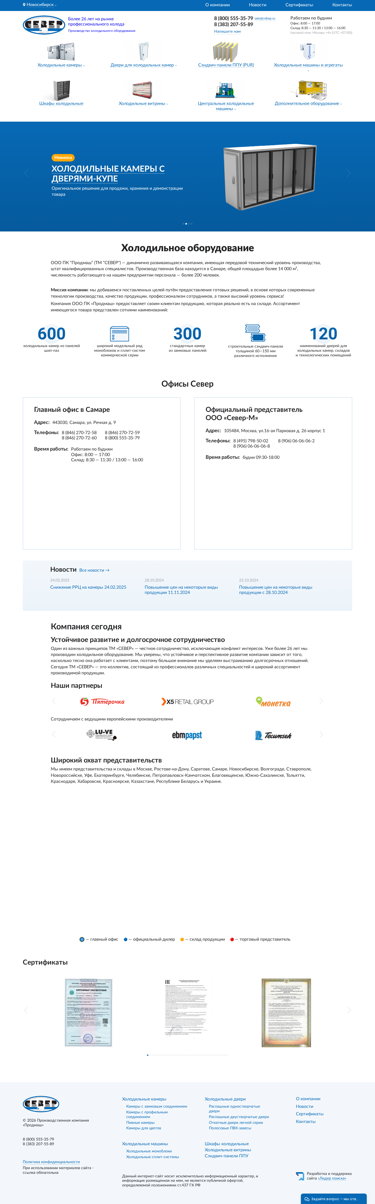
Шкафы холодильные (61, 103)
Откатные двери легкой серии (236, 1123)
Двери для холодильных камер (142, 65)
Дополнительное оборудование (307, 103)
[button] (26, 173)
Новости (257, 5)
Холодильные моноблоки (149, 1151)
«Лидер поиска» (332, 1178)
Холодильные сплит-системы (152, 1157)
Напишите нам (227, 31)
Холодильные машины (145, 1144)
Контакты (342, 5)
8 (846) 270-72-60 (79, 438)
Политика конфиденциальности (51, 1162)
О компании (217, 5)
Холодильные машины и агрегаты (308, 65)
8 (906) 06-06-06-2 (296, 441)
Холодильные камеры (60, 65)
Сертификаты (299, 5)
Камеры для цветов (143, 1128)
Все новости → (94, 570)
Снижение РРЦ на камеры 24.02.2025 (88, 587)
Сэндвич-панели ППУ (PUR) (226, 65)
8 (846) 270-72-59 (122, 433)
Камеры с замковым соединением (156, 1106)
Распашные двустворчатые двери (239, 1117)
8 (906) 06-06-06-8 (251, 446)
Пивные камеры (140, 1123)
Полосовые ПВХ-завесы (230, 1128)
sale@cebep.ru (264, 18)
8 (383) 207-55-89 (233, 24)
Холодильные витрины (142, 103)
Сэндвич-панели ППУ (226, 1156)
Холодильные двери (225, 1099)
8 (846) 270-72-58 (79, 433)
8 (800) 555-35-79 (233, 18)
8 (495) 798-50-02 (250, 441)
